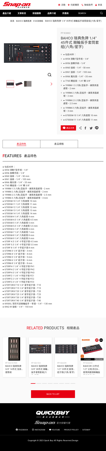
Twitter (91, 128)
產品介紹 (7, 13)
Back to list (53, 394)
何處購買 (75, 5)
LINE (97, 128)
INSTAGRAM (40, 430)
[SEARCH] (90, 13)
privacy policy (71, 430)
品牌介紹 (51, 13)
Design (75, 440)
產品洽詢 (70, 128)
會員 (100, 5)
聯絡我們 (88, 5)
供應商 (65, 13)
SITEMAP (86, 430)
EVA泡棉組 (38, 21)
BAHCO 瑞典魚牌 (23, 21)
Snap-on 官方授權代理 (17, 4)
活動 (63, 5)
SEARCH (101, 13)
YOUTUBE (56, 430)
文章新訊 (22, 13)
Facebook (85, 128)
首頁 (12, 21)
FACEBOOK (23, 430)
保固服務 (36, 13)
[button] (51, 84)
